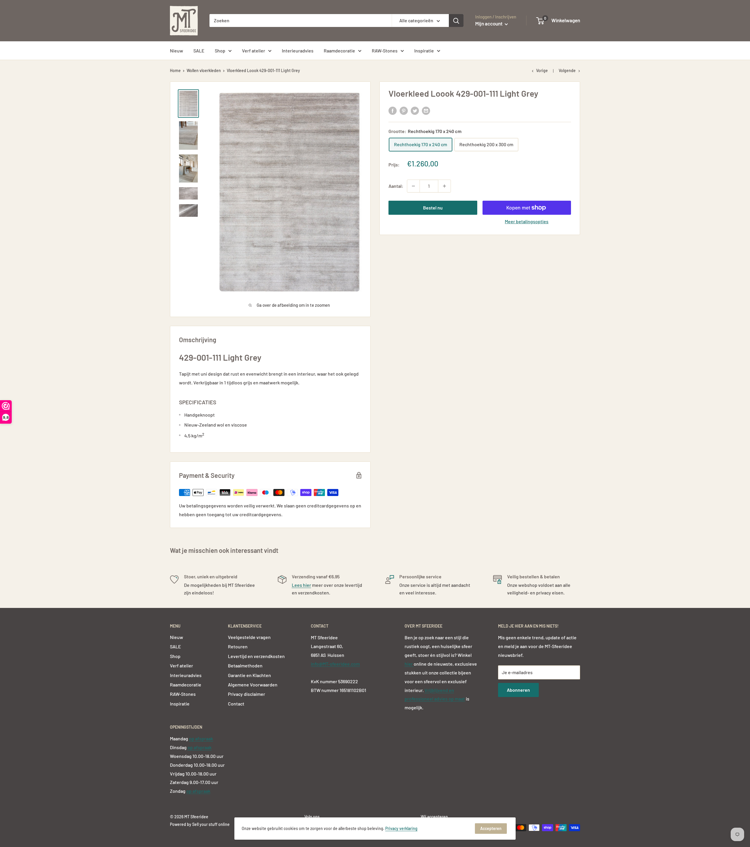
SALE (198, 50)
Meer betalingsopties (526, 221)
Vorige (542, 70)
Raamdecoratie (339, 50)
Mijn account (489, 23)
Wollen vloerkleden (204, 70)
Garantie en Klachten (249, 675)
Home (175, 70)
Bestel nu (433, 207)
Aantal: (395, 186)
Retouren (238, 646)
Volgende (567, 70)
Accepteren (491, 828)
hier (409, 664)
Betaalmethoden (245, 665)
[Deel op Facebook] (392, 110)
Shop (220, 50)
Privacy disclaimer (246, 694)
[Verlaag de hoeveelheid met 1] (413, 186)
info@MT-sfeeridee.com (335, 664)
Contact (236, 703)
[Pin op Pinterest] (404, 110)
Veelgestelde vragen (249, 637)
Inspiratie (424, 50)
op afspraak (201, 738)
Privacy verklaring (401, 828)
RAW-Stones (385, 50)
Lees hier (301, 585)
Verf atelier (253, 50)
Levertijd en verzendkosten (256, 656)
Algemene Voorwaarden (252, 684)
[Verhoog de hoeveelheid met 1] (444, 186)
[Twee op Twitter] (415, 110)
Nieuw (176, 50)
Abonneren (518, 690)
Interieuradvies (297, 50)
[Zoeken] (456, 20)
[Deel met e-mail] (426, 110)
